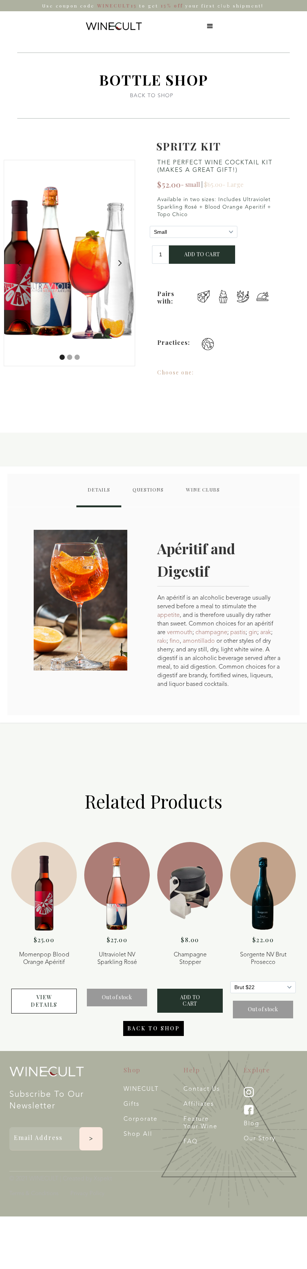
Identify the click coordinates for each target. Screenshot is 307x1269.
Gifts (132, 1104)
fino (175, 641)
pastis (238, 633)
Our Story (260, 1139)
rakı (162, 641)
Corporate (141, 1119)
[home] (114, 26)
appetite (168, 615)
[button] (210, 26)
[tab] (98, 490)
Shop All (138, 1134)
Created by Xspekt (87, 1179)
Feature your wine (200, 1123)
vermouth (179, 633)
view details (44, 1001)
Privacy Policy (87, 1194)
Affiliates (198, 1104)
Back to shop (153, 1028)
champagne (211, 633)
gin (253, 633)
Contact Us (201, 1089)
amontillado (199, 641)
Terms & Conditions (33, 1194)
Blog (251, 1124)
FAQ (190, 1142)
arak (265, 633)
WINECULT (141, 1089)
